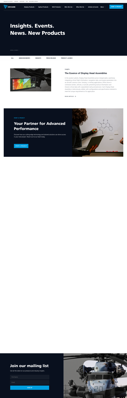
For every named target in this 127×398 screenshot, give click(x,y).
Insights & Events (8, 1)
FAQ (27, 1)
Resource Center (33, 1)
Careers (16, 1)
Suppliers (22, 1)
